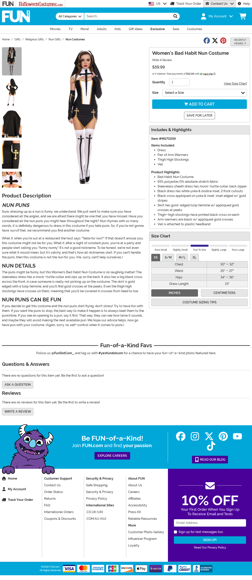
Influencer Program (142, 539)
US (158, 4)
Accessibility (137, 505)
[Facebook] (180, 436)
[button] (216, 16)
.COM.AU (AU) (96, 519)
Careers (134, 492)
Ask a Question (18, 384)
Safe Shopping (96, 485)
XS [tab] (156, 257)
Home (12, 478)
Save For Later (199, 115)
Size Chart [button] (160, 236)
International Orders (59, 512)
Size (155, 93)
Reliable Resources (142, 519)
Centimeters (224, 293)
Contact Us (219, 4)
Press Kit (134, 512)
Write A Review (162, 60)
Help (246, 4)
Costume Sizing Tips (200, 302)
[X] (209, 436)
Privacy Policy (96, 498)
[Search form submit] (175, 16)
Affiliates (134, 498)
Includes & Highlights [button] (171, 130)
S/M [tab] (168, 257)
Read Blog (212, 459)
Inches (174, 293)
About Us (135, 485)
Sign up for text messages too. (201, 532)
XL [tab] (194, 257)
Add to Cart (201, 104)
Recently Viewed (240, 42)
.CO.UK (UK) (94, 512)
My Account (17, 489)
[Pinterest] (223, 436)
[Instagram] (195, 436)
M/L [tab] (182, 257)
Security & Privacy (99, 492)
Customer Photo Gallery (146, 532)
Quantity (158, 82)
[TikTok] (211, 446)
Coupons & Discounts (60, 519)
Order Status (53, 492)
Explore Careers (112, 456)
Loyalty (133, 545)
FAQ (47, 505)
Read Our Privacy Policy (210, 547)
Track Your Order (188, 4)
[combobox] (127, 16)
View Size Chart (235, 83)
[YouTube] (237, 436)
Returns (50, 498)
